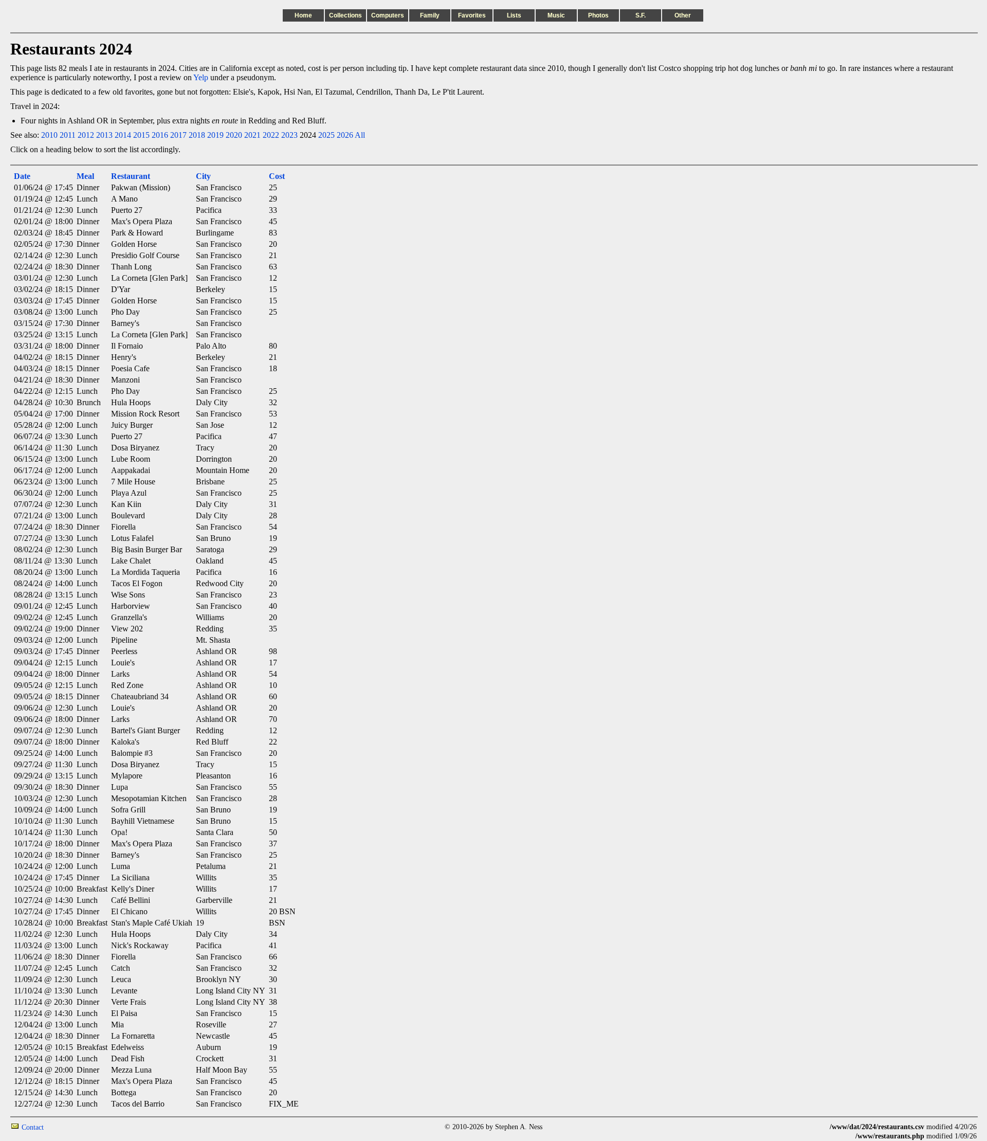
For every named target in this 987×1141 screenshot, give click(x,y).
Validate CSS (811, 1127)
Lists (514, 15)
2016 (160, 135)
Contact (33, 1127)
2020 (234, 135)
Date (22, 176)
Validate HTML (66, 1127)
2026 (345, 135)
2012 (86, 135)
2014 (123, 135)
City (203, 176)
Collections (345, 15)
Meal (85, 176)
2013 (104, 135)
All (360, 135)
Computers (387, 15)
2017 (178, 135)
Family (430, 15)
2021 (252, 135)
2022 (271, 135)
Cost (277, 176)
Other (682, 15)
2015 (141, 135)
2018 (197, 135)
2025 (326, 135)
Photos (598, 15)
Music (556, 15)
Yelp (200, 77)
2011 (68, 135)
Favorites (472, 15)
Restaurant (130, 176)
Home (303, 15)
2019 (215, 135)
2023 (289, 135)
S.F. (640, 15)
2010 (49, 135)
